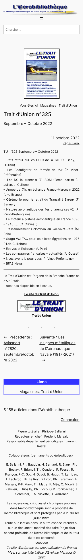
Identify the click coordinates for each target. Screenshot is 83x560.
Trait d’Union (68, 105)
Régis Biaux (71, 143)
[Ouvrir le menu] (41, 18)
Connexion (70, 419)
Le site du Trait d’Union (41, 294)
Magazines (48, 105)
